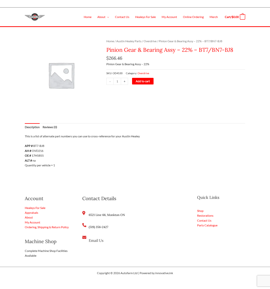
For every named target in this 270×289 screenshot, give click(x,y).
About (29, 217)
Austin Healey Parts (128, 41)
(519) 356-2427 (98, 227)
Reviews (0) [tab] (50, 127)
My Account (32, 222)
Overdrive (150, 41)
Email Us (96, 240)
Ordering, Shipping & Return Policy (47, 227)
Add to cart (143, 81)
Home (110, 41)
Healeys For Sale (35, 207)
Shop (200, 210)
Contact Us (204, 220)
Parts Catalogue (207, 225)
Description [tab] (32, 127)
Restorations (205, 215)
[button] (107, 17)
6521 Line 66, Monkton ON (107, 215)
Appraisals (31, 212)
